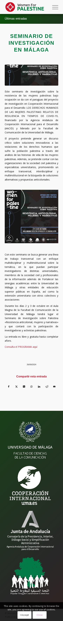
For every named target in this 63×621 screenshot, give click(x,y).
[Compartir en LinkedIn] (39, 386)
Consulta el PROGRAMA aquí (21, 346)
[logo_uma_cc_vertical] (30, 440)
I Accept (24, 614)
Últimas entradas (16, 18)
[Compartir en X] (16, 386)
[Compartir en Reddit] (46, 386)
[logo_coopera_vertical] (30, 485)
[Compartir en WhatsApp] (31, 386)
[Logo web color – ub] (26, 7)
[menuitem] (53, 7)
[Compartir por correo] (54, 386)
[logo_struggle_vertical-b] (30, 576)
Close (40, 614)
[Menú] (53, 7)
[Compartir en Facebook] (8, 386)
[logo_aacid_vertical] (30, 530)
